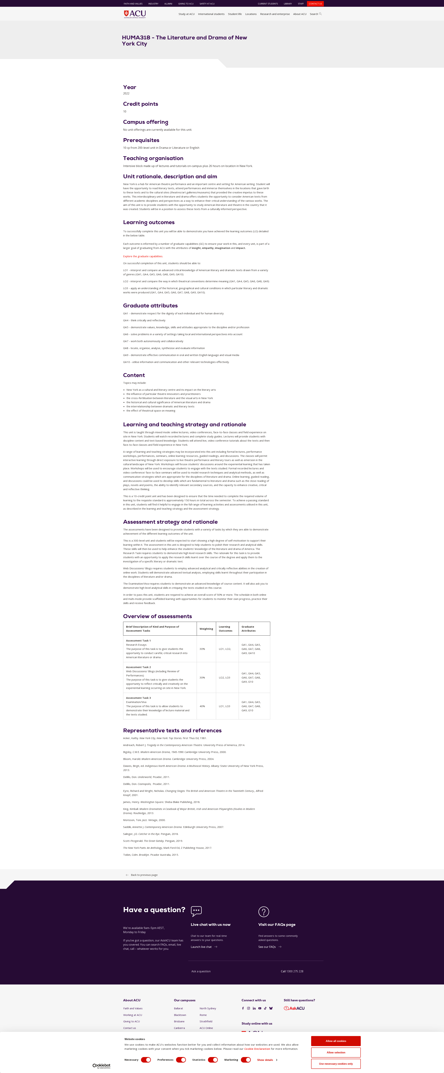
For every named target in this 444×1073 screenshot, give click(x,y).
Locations (251, 14)
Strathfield (206, 1021)
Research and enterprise (275, 14)
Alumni (168, 3)
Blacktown (180, 1015)
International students (211, 14)
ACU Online (206, 1028)
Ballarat (178, 1008)
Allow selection (336, 1052)
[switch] (181, 1060)
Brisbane (179, 1021)
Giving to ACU (186, 3)
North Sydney (208, 1008)
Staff (301, 3)
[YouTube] (259, 1008)
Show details (265, 1059)
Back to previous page (144, 875)
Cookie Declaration (257, 1048)
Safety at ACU (207, 3)
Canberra (179, 1028)
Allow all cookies (336, 1041)
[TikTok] (265, 1008)
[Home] (135, 14)
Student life (235, 14)
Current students (268, 3)
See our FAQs (267, 947)
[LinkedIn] (254, 1008)
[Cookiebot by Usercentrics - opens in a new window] (101, 1066)
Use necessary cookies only (336, 1063)
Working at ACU (132, 1015)
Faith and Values (133, 3)
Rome (203, 1015)
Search (314, 14)
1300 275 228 (294, 971)
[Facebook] (243, 1008)
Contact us (315, 3)
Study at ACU (187, 14)
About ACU (299, 14)
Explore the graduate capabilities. (143, 256)
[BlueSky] (270, 1008)
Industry (153, 3)
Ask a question (201, 971)
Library (288, 3)
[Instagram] (248, 1008)
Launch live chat (201, 947)
